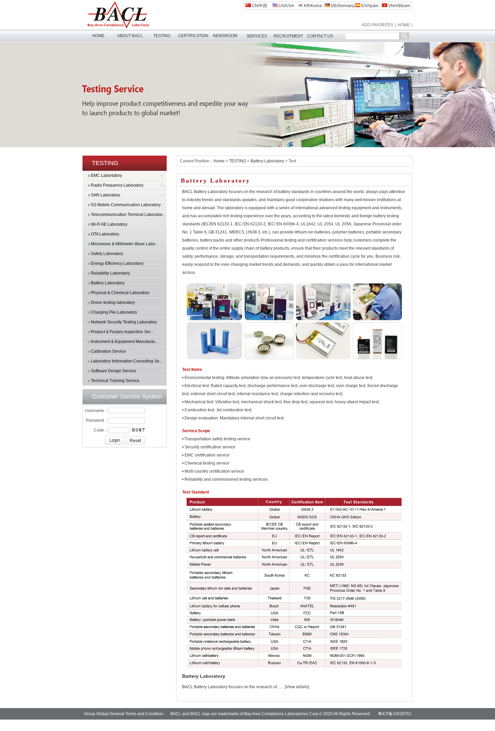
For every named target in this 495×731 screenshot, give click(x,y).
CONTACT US (320, 36)
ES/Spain (369, 5)
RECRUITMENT (288, 36)
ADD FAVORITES (377, 25)
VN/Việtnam (398, 5)
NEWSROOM (225, 35)
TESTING (161, 35)
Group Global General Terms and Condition (123, 713)
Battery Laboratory (267, 161)
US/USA (286, 5)
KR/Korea (312, 5)
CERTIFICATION (193, 35)
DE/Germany (342, 5)
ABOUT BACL (130, 35)
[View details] (297, 687)
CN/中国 (259, 5)
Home (219, 161)
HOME (404, 25)
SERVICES (256, 36)
